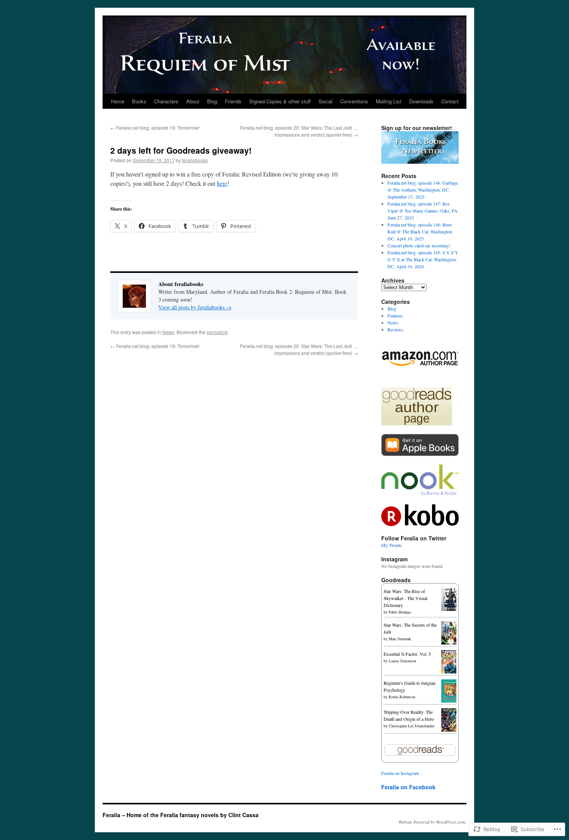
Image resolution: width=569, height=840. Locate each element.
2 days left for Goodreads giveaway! (181, 150)
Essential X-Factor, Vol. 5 (407, 654)
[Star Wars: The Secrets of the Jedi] (451, 642)
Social (325, 101)
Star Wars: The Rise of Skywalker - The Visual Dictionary (405, 598)
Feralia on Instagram (400, 773)
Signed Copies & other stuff (280, 101)
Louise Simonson (402, 660)
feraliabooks (195, 160)
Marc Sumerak (400, 638)
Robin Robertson (402, 696)
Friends (233, 101)
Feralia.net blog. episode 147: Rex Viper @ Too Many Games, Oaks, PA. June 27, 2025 (423, 211)
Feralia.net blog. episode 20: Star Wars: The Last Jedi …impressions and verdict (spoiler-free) (299, 131)
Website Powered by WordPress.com (431, 822)
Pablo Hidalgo (400, 612)
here (222, 183)
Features (395, 315)
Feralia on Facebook (408, 787)
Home (117, 101)
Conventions (354, 101)
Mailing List (388, 101)
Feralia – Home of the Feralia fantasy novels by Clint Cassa (181, 815)
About (192, 101)
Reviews (395, 329)
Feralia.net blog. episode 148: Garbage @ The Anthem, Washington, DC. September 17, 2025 (422, 190)
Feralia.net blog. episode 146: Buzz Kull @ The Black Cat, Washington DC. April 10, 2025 (419, 231)
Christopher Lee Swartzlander (411, 726)
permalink (217, 332)
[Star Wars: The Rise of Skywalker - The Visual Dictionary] (451, 609)
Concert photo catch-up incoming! (418, 245)
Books (139, 101)
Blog (212, 101)
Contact (450, 101)
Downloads (421, 101)
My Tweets (391, 545)
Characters (166, 101)
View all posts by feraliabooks (194, 307)
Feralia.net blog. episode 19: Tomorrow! (154, 127)
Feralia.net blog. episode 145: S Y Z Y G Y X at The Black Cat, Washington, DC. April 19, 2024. (422, 259)
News (168, 332)
